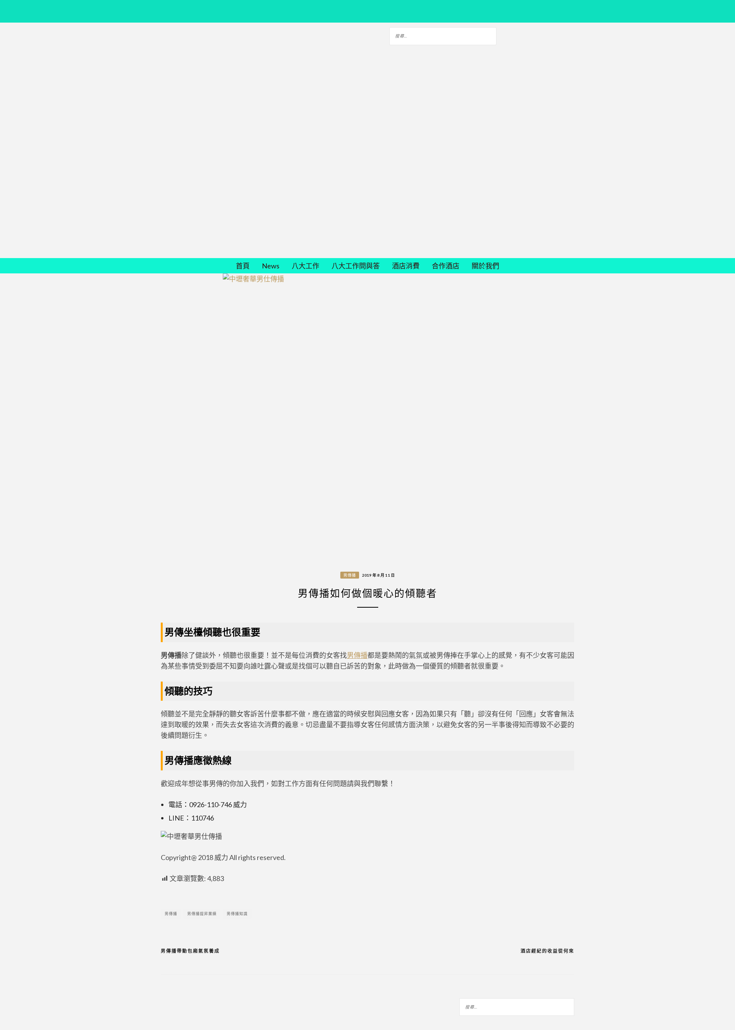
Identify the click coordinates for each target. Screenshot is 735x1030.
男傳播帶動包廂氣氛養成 (190, 951)
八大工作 (305, 266)
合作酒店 (445, 266)
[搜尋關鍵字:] (443, 35)
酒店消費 (406, 266)
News (270, 266)
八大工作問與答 (356, 266)
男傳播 (349, 575)
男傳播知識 (237, 913)
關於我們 (485, 266)
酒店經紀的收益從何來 (547, 951)
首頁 (243, 266)
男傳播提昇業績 (202, 913)
